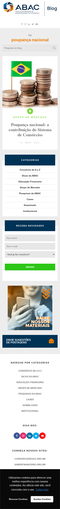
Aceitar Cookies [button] (42, 499)
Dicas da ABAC (30, 175)
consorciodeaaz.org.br (30, 459)
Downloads (30, 205)
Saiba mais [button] (42, 489)
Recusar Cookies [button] (18, 499)
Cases (30, 199)
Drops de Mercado (30, 187)
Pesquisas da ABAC (30, 193)
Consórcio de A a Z (30, 169)
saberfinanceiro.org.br (30, 464)
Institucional (30, 211)
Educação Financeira (30, 181)
